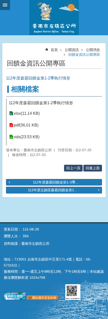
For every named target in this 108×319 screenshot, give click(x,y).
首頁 (54, 50)
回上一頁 (73, 168)
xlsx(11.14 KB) (27, 113)
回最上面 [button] (93, 168)
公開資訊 (72, 50)
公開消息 (93, 50)
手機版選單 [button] (5, 5)
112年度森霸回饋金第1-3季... (55, 182)
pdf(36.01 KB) (26, 125)
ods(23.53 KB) (26, 137)
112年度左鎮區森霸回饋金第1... (52, 190)
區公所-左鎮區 (54, 17)
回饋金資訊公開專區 (84, 54)
